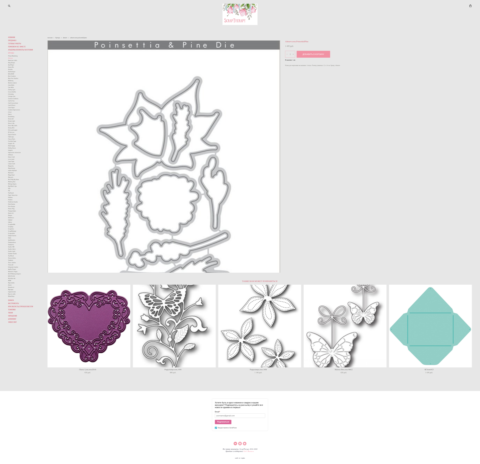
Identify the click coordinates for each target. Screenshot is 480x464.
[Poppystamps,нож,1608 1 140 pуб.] (259, 326)
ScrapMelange (12, 231)
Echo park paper (12, 130)
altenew (65, 38)
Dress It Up (11, 123)
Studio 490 (11, 247)
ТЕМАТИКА (12, 310)
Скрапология (12, 292)
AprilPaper (11, 65)
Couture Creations (13, 98)
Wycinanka (11, 283)
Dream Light (11, 121)
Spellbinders (11, 240)
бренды (57, 38)
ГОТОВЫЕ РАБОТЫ (14, 44)
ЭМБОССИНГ (12, 322)
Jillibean (10, 155)
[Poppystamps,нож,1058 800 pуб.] (174, 326)
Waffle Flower (12, 269)
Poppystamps (12, 211)
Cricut (10, 112)
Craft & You (11, 101)
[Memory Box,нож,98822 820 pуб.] (345, 326)
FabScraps (11, 137)
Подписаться (223, 422)
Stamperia (11, 244)
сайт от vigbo (240, 458)
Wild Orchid (11, 276)
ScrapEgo (10, 227)
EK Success (11, 132)
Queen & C (11, 213)
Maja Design (11, 168)
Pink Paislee (11, 204)
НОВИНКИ (11, 37)
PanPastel (11, 193)
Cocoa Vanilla (12, 92)
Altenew (10, 58)
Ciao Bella (11, 87)
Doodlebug (11, 116)
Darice (10, 114)
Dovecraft (11, 119)
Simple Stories (12, 235)
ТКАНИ (10, 313)
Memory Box (11, 182)
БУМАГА (11, 300)
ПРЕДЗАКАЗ (12, 40)
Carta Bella (11, 85)
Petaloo (10, 200)
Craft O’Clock (11, 105)
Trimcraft (10, 265)
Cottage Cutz (11, 96)
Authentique (11, 72)
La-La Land (11, 159)
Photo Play (11, 209)
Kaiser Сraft (11, 157)
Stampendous (12, 242)
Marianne (11, 173)
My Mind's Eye (12, 186)
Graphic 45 (11, 143)
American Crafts (12, 60)
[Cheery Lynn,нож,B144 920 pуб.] (89, 326)
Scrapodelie (11, 233)
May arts (10, 177)
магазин (50, 38)
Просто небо (12, 294)
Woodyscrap (11, 278)
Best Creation (12, 76)
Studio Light (11, 251)
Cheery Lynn (11, 89)
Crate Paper (11, 107)
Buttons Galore (12, 83)
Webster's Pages (13, 271)
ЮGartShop (11, 296)
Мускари (10, 289)
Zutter (10, 285)
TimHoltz (10, 260)
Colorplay (11, 94)
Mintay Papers (12, 184)
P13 (9, 191)
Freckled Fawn (12, 141)
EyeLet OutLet (12, 134)
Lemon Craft (11, 164)
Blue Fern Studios (13, 78)
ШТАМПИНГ (12, 319)
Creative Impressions (14, 110)
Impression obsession (14, 152)
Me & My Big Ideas (13, 179)
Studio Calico (12, 249)
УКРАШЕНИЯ (12, 316)
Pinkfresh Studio (13, 202)
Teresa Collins (12, 258)
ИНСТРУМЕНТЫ (13, 303)
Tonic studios (12, 262)
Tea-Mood (11, 256)
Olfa (9, 188)
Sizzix (9, 238)
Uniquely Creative (13, 267)
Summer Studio (12, 253)
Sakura (10, 222)
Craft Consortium (13, 103)
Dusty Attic (11, 128)
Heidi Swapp (11, 146)
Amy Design (11, 63)
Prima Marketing (13, 56)
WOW (9, 280)
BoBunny (10, 80)
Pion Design (11, 206)
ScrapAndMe (11, 224)
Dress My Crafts (12, 125)
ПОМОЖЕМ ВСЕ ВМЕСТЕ (17, 47)
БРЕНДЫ (11, 53)
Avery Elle (11, 67)
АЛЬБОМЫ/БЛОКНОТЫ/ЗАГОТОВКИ (20, 50)
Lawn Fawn (11, 161)
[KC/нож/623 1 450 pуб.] (430, 326)
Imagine (10, 150)
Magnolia (11, 166)
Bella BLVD (11, 74)
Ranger (10, 215)
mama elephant (12, 170)
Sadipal (10, 220)
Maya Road (11, 175)
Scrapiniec (11, 229)
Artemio (10, 69)
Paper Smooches (13, 195)
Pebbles (10, 197)
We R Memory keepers (14, 274)
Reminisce (11, 218)
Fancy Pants (11, 139)
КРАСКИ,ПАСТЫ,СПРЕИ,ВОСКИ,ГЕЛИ (20, 307)
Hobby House (12, 148)
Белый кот (11, 287)
